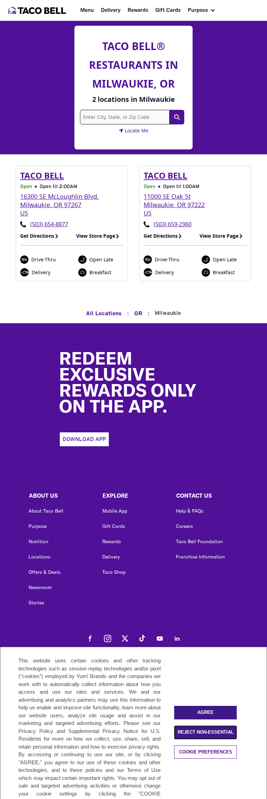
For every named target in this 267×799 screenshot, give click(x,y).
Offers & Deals (44, 572)
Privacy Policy (35, 731)
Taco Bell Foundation (199, 541)
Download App (84, 439)
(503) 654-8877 (49, 224)
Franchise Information (200, 557)
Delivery (111, 10)
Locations (39, 557)
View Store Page (95, 236)
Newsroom (40, 587)
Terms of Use (144, 770)
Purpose (198, 10)
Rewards (138, 10)
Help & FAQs (189, 511)
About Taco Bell (46, 511)
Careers (184, 526)
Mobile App (114, 511)
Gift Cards (168, 10)
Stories (36, 603)
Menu (87, 10)
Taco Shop (114, 572)
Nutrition (38, 541)
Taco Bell (42, 175)
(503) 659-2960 (173, 224)
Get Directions (37, 236)
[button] (60, 497)
